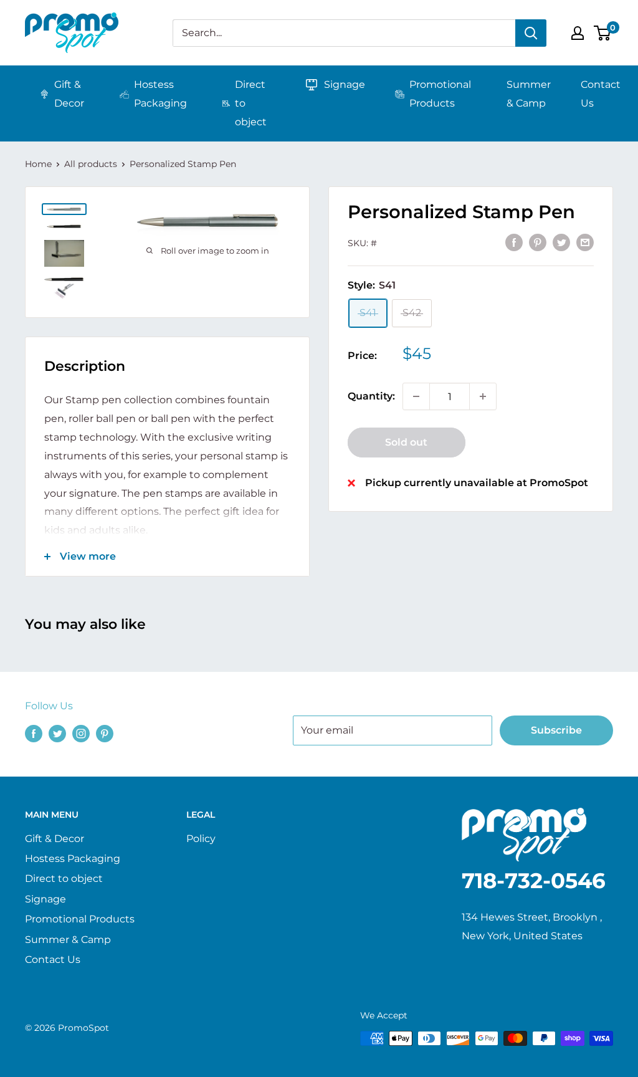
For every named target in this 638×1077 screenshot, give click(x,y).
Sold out (406, 442)
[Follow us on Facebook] (33, 733)
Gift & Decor (69, 94)
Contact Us (601, 94)
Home (38, 164)
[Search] (530, 33)
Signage (344, 84)
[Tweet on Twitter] (561, 242)
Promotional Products (440, 94)
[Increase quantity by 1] (483, 396)
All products (90, 164)
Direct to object (251, 103)
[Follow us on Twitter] (57, 733)
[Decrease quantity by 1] (416, 396)
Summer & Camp (529, 94)
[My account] (577, 33)
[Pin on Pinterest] (537, 242)
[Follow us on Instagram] (81, 733)
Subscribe (556, 730)
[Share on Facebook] (514, 242)
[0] (603, 33)
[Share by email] (585, 242)
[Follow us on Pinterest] (104, 733)
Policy (201, 839)
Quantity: (371, 396)
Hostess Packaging (160, 94)
